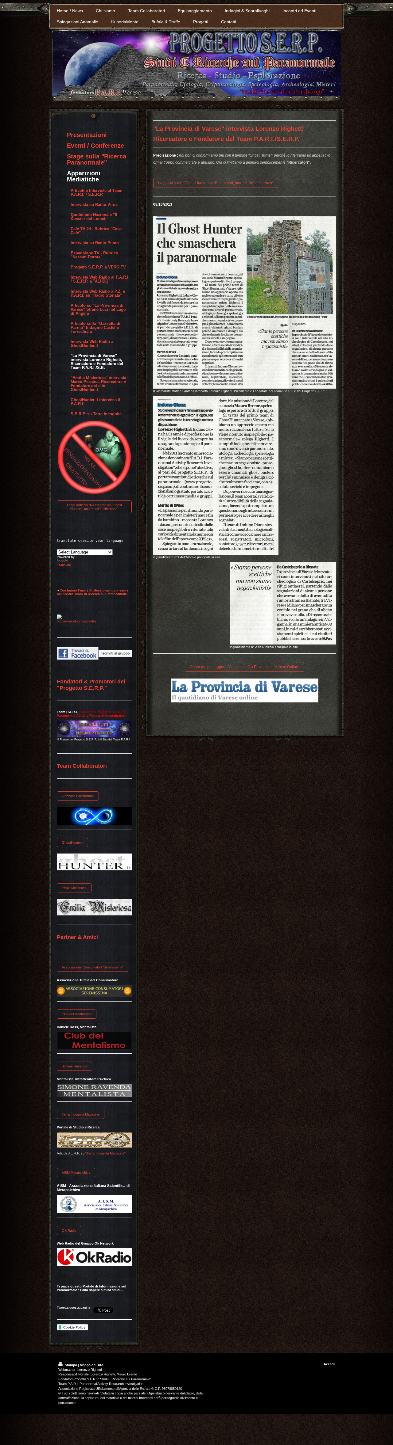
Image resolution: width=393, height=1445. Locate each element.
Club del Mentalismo (76, 1014)
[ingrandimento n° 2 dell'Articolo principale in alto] (283, 603)
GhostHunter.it (72, 842)
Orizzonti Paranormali (78, 796)
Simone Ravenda (74, 1066)
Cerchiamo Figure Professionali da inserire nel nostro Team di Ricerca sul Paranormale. (92, 592)
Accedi (329, 1364)
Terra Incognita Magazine (80, 1114)
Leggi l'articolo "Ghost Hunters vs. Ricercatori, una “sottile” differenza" (215, 183)
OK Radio (69, 1230)
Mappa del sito (91, 1365)
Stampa (71, 1365)
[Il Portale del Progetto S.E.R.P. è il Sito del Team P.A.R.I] (94, 729)
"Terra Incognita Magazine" (105, 1153)
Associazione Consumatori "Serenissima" (92, 967)
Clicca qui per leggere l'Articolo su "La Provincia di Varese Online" (244, 667)
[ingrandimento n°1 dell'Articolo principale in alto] (215, 475)
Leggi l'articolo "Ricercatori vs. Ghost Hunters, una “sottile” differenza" (94, 507)
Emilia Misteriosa (74, 888)
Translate (64, 565)
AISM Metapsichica (76, 1172)
